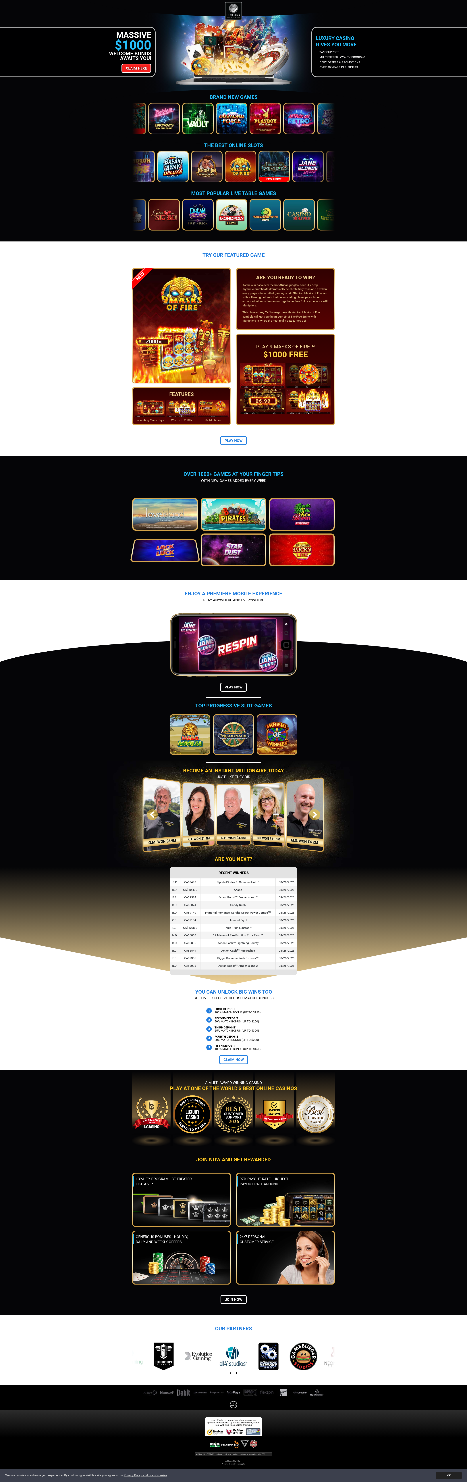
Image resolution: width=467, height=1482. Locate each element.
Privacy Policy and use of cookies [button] (145, 1475)
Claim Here (136, 68)
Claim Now (233, 1059)
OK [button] (449, 1475)
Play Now (233, 440)
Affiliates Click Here (233, 1461)
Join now (233, 1299)
